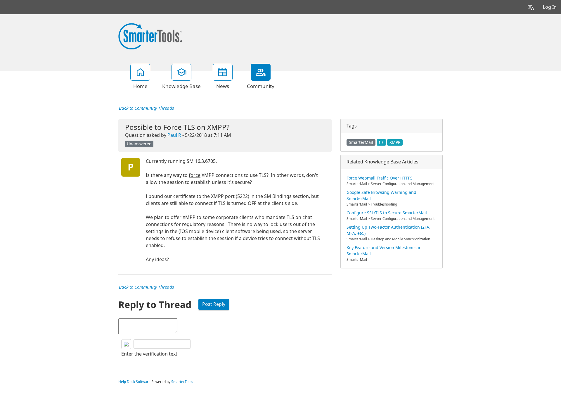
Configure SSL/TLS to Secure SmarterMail (387, 213)
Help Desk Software (134, 382)
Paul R (174, 135)
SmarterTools (182, 382)
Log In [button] (550, 7)
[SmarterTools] (150, 35)
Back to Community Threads (146, 108)
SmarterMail (361, 142)
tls (381, 142)
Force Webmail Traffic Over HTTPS (380, 178)
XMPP (394, 142)
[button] (531, 7)
